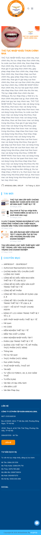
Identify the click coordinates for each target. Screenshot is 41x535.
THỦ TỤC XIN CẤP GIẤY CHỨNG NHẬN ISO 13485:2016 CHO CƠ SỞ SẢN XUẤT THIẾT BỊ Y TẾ (24, 202)
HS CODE (8, 327)
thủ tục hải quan (11, 355)
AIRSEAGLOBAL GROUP (14, 186)
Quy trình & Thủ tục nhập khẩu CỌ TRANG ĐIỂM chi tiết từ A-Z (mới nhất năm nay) (24, 212)
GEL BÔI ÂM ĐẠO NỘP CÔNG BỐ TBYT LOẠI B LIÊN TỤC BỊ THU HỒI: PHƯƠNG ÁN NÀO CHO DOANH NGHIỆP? (24, 235)
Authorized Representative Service (18, 268)
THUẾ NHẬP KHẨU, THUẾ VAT (17, 366)
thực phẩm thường (12, 362)
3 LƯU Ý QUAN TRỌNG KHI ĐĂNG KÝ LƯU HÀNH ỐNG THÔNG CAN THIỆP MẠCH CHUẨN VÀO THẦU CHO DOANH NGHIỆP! (20, 223)
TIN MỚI (7, 369)
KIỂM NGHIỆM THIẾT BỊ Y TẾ (16, 330)
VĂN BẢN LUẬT (10, 386)
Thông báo (8, 351)
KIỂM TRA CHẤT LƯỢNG (14, 334)
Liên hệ (8, 442)
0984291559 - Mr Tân (9, 435)
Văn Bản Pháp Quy (11, 390)
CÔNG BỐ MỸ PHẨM (13, 290)
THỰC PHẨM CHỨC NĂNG (15, 358)
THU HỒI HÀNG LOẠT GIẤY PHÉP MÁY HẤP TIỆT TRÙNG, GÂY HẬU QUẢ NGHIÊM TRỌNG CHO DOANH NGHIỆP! (20, 247)
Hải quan (7, 323)
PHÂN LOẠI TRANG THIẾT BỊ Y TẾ (18, 341)
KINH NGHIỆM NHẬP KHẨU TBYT (18, 337)
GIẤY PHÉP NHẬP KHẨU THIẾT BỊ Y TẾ (20, 319)
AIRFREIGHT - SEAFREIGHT (15, 264)
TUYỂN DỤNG (10, 379)
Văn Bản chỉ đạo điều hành (15, 383)
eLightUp (33, 532)
